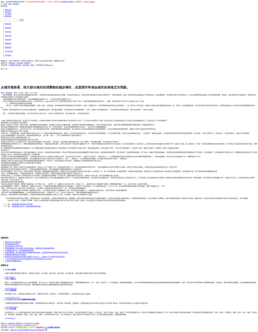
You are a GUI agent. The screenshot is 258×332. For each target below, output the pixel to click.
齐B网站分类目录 (15, 65)
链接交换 (8, 36)
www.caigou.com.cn (11, 307)
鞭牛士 (13, 279)
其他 (32, 65)
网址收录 (41, 330)
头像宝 (13, 269)
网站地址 (8, 12)
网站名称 (8, 10)
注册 (9, 4)
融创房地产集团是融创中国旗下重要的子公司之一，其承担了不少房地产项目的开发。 (35, 257)
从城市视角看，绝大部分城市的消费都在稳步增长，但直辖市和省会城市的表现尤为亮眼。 (37, 252)
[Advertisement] (65, 76)
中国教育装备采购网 (28, 299)
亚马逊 (13, 309)
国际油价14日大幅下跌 (13, 242)
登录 (5, 4)
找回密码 (15, 4)
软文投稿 (20, 63)
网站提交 (12, 63)
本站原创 (9, 93)
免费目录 (27, 330)
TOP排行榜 (9, 51)
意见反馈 (8, 55)
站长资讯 (8, 32)
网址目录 (34, 330)
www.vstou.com (10, 277)
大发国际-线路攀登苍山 (13, 261)
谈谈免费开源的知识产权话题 (22, 204)
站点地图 (36, 323)
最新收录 (8, 43)
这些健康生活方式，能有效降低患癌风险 (26, 206)
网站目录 (8, 28)
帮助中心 (27, 63)
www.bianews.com (11, 288)
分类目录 (20, 330)
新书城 (13, 290)
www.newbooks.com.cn (12, 297)
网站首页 (8, 24)
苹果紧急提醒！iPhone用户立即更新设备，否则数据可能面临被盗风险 (29, 248)
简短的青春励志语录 (12, 244)
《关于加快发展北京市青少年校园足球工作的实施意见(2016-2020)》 (29, 259)
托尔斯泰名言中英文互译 (14, 246)
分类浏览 (8, 39)
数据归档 (8, 47)
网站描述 (8, 16)
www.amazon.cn (10, 318)
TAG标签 (8, 14)
